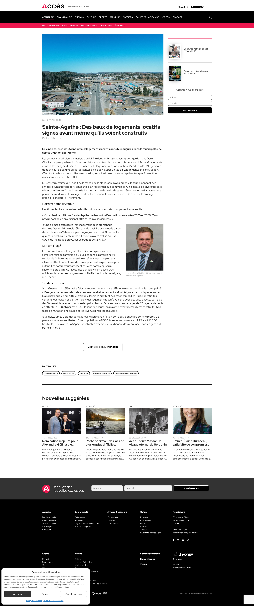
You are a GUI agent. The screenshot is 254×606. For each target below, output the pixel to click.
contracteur (69, 373)
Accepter (17, 594)
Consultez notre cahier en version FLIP (196, 72)
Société (133, 406)
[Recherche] (208, 17)
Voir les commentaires (103, 347)
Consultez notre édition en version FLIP (196, 49)
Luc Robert (52, 138)
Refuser (45, 594)
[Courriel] (60, 138)
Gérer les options (73, 594)
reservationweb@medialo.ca (185, 532)
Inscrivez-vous (190, 110)
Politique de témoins (34, 601)
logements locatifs (101, 373)
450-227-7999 (180, 529)
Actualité (47, 406)
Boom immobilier (51, 373)
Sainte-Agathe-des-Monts (126, 373)
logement (84, 373)
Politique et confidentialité (53, 601)
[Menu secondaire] (210, 7)
